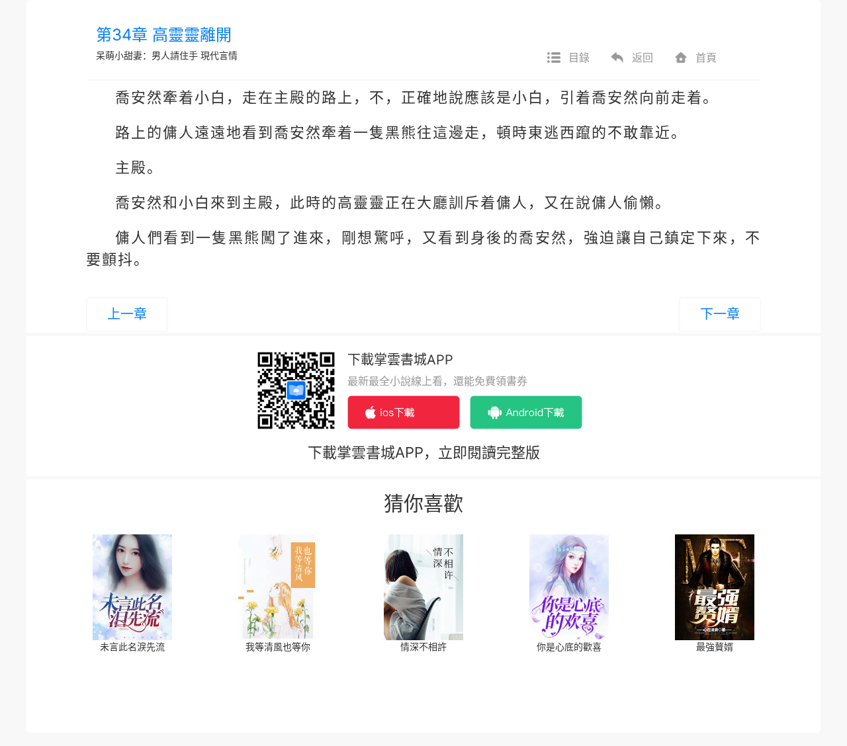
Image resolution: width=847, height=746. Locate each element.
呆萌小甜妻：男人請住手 (147, 55)
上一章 (127, 314)
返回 (642, 57)
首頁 (706, 57)
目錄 (579, 57)
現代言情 (219, 55)
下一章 (720, 314)
